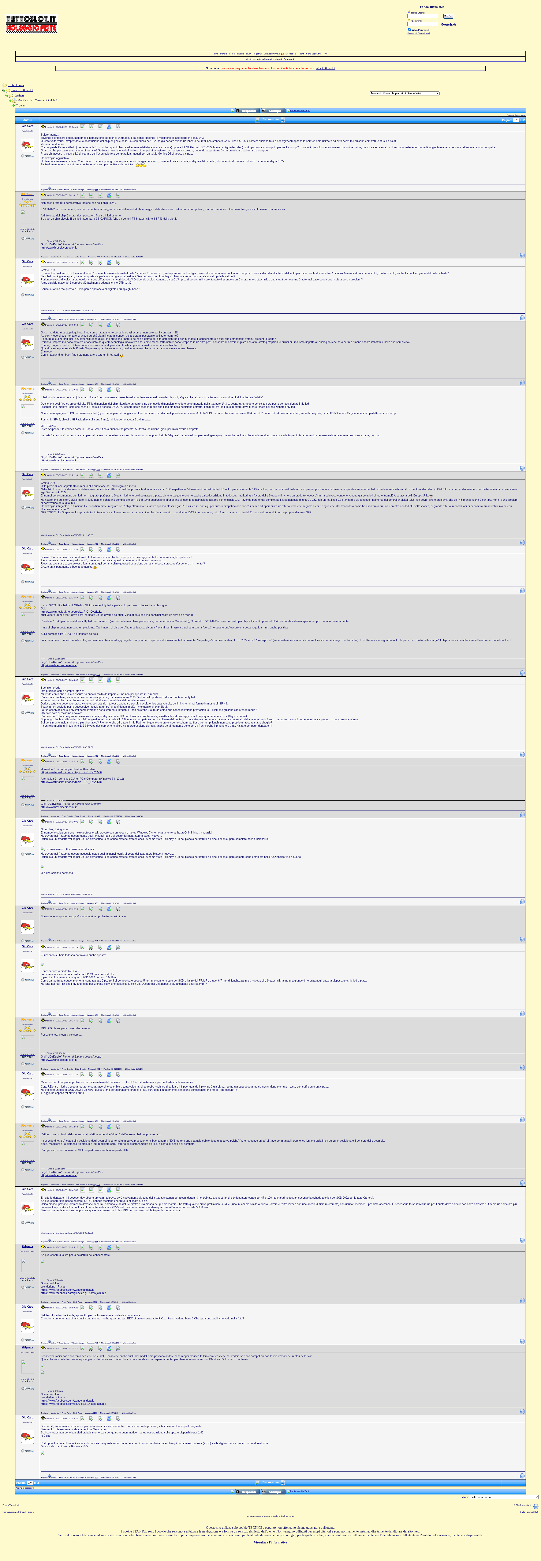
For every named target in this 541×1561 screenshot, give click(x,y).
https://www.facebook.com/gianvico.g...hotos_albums (73, 1292)
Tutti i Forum (16, 85)
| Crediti (30, 1512)
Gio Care (27, 126)
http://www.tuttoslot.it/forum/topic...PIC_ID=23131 (71, 611)
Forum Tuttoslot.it (22, 90)
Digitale (19, 95)
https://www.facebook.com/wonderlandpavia (67, 1289)
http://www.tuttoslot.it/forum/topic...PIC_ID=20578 (71, 781)
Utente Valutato (27, 229)
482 (96, 190)
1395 (95, 1302)
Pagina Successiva (516, 115)
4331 (98, 257)
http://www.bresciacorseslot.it (59, 247)
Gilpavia (27, 1246)
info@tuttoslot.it (325, 68)
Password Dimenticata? (418, 33)
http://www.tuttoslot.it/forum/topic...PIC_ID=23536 (71, 772)
